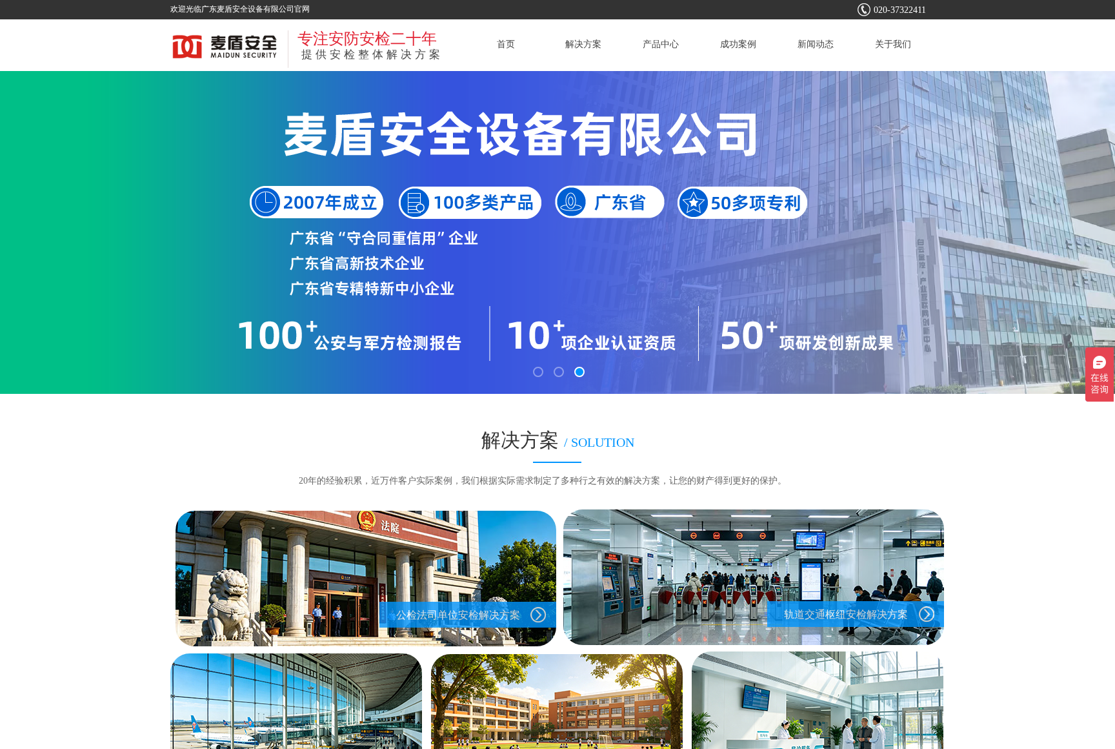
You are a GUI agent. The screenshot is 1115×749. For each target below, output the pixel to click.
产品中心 (661, 44)
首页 (506, 44)
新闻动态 (816, 44)
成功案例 (738, 44)
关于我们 (893, 44)
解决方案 (583, 44)
